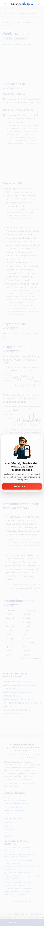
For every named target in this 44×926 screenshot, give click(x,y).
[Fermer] (40, 437)
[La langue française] (22, 4)
